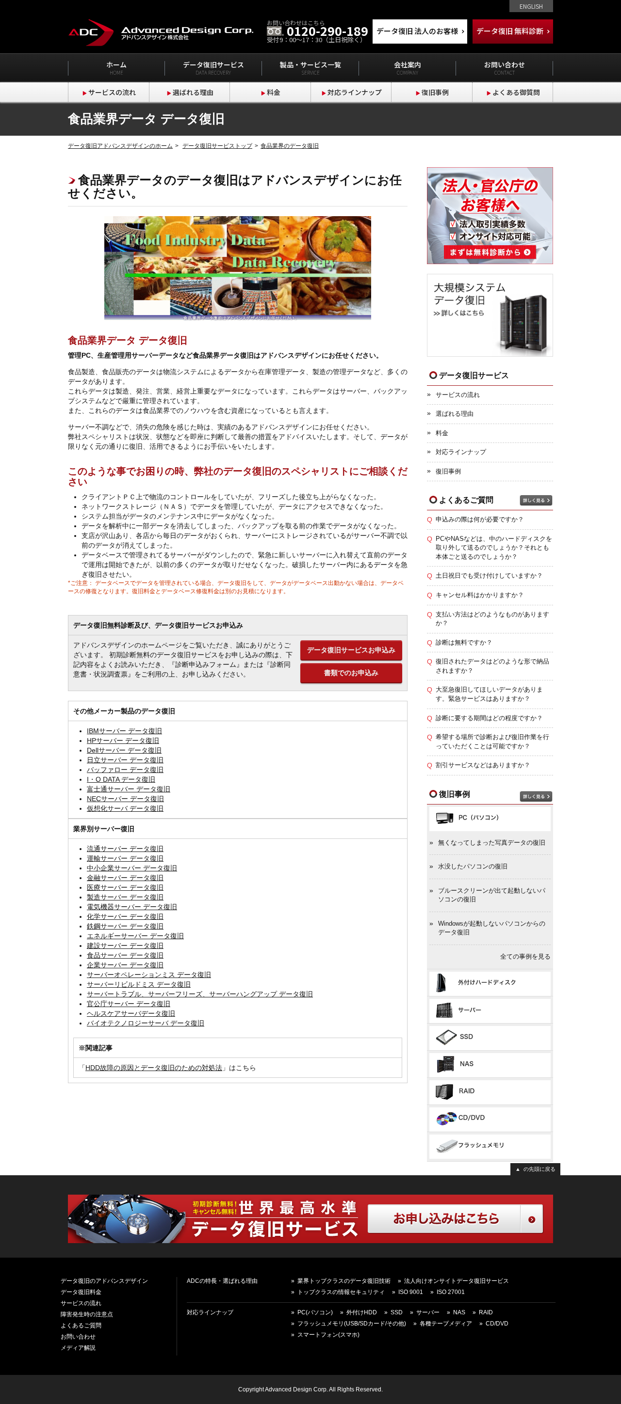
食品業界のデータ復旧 (290, 145)
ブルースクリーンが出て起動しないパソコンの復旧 (491, 895)
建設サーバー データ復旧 (125, 945)
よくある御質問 (516, 92)
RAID (486, 1312)
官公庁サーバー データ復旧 (128, 1004)
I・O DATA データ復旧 (121, 779)
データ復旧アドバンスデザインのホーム (120, 145)
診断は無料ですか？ (464, 642)
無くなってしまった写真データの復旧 (491, 842)
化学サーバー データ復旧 (125, 916)
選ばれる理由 (193, 92)
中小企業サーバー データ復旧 (132, 868)
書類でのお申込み (351, 673)
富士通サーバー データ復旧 (128, 789)
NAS (459, 1312)
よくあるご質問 (81, 1325)
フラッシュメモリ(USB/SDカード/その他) (351, 1323)
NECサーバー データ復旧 (125, 799)
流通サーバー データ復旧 (125, 848)
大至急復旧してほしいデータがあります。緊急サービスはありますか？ (489, 694)
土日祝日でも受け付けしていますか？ (489, 575)
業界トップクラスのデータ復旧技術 (344, 1281)
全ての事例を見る (525, 956)
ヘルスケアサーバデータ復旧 (131, 1013)
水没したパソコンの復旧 (472, 866)
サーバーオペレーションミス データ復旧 (149, 974)
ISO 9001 (410, 1292)
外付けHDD (361, 1312)
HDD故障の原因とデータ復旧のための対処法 (153, 1068)
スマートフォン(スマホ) (328, 1334)
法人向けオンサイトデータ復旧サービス (456, 1281)
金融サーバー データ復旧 (125, 878)
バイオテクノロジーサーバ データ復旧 (145, 1023)
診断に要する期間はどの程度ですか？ (489, 718)
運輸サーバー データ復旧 (125, 858)
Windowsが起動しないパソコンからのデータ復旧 (491, 928)
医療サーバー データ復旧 (125, 887)
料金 (273, 92)
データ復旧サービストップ (217, 145)
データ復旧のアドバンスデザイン (104, 1281)
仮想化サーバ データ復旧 (125, 808)
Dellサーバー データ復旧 (124, 750)
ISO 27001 (451, 1292)
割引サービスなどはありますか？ (483, 765)
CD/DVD (497, 1323)
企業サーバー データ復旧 (125, 965)
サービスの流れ (112, 92)
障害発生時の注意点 (87, 1314)
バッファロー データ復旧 (125, 769)
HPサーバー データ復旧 (123, 740)
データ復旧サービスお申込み (351, 650)
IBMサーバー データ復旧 (124, 731)
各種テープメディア (446, 1323)
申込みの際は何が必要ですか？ (480, 519)
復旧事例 (435, 92)
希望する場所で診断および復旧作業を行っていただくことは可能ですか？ (492, 741)
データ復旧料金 (81, 1292)
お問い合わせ (78, 1336)
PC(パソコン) (315, 1312)
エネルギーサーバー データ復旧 (135, 936)
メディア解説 (78, 1347)
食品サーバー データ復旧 (125, 955)
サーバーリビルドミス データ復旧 (139, 984)
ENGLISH (531, 6)
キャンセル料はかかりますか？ (480, 595)
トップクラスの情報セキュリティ (341, 1292)
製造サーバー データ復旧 (125, 897)
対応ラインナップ (354, 92)
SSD (397, 1312)
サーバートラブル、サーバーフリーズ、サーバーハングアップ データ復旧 (200, 994)
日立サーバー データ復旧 (125, 760)
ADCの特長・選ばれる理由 (222, 1281)
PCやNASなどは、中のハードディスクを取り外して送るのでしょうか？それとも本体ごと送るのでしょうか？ (494, 547)
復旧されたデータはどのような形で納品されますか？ (492, 666)
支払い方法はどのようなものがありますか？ (492, 619)
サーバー (428, 1312)
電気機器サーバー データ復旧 (132, 907)
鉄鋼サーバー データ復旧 (125, 926)
